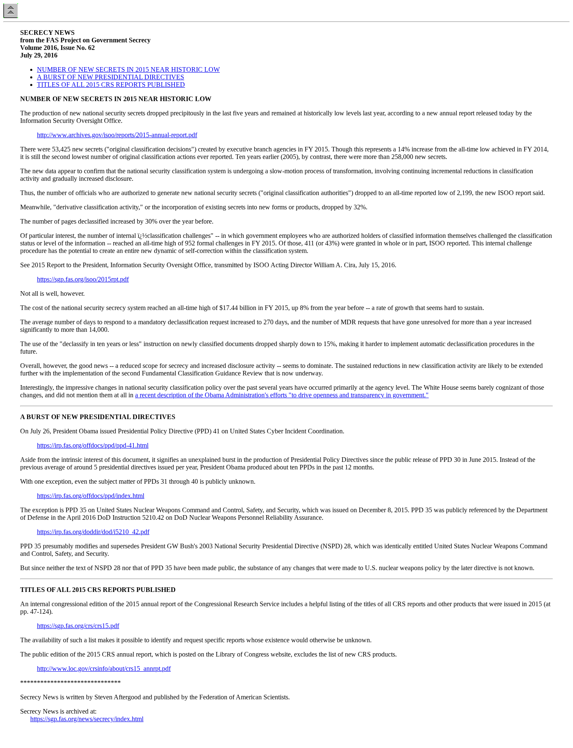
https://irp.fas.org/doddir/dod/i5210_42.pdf (93, 531)
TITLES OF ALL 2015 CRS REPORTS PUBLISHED (111, 84)
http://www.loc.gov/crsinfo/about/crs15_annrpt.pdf (104, 668)
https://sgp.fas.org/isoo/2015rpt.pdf (83, 279)
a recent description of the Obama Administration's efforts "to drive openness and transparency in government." (282, 395)
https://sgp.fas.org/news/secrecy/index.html (86, 718)
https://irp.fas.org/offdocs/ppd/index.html (90, 495)
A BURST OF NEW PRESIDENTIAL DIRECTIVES (110, 77)
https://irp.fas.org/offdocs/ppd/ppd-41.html (92, 445)
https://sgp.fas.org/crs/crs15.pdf (78, 625)
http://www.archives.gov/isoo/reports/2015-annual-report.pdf (117, 134)
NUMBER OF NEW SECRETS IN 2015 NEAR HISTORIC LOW (128, 69)
